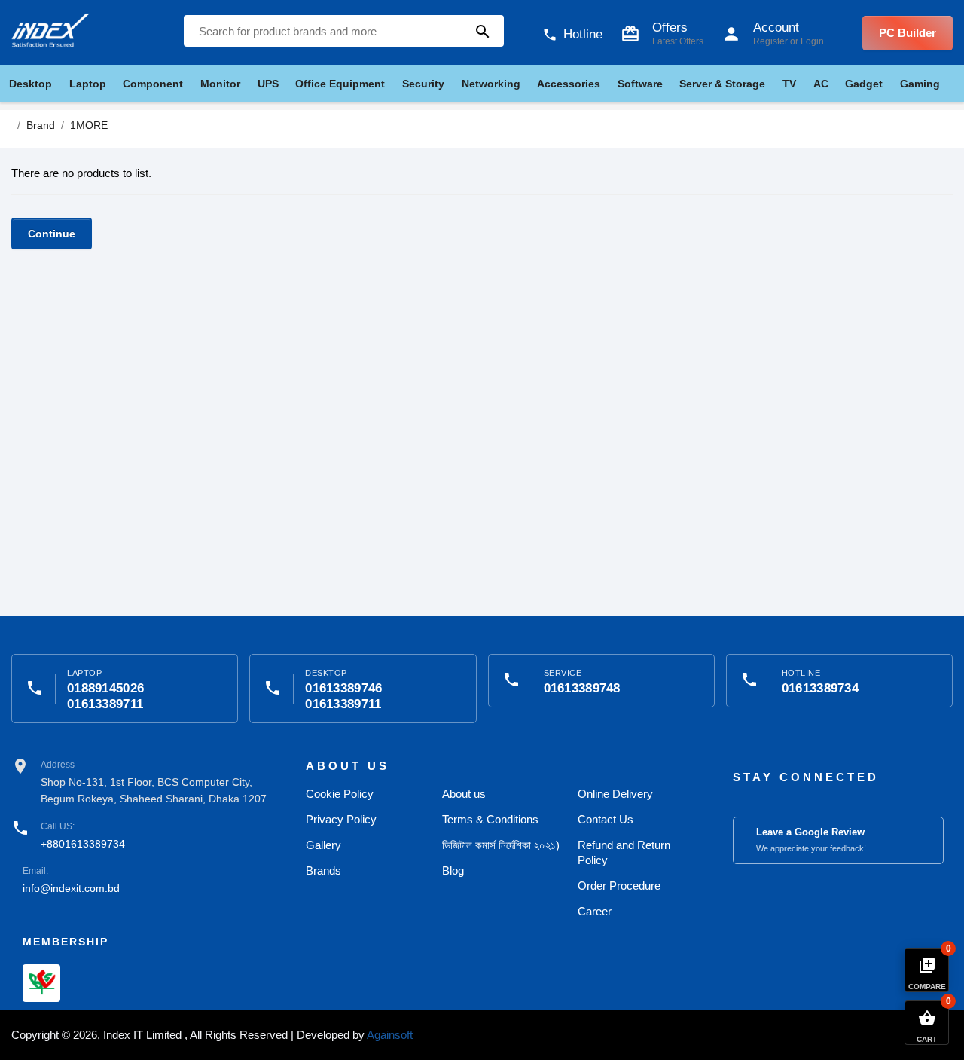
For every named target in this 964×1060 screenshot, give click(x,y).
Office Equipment (340, 84)
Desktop (30, 84)
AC (820, 84)
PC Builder (907, 32)
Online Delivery (615, 793)
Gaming (920, 84)
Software (640, 84)
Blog (453, 870)
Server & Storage (722, 84)
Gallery (323, 845)
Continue (51, 234)
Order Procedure (619, 885)
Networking (491, 84)
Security (423, 84)
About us (464, 793)
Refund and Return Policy (624, 852)
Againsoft (390, 1034)
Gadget (864, 84)
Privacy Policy (341, 819)
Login (812, 41)
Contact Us (605, 819)
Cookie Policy (340, 793)
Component (153, 84)
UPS (268, 84)
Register (770, 41)
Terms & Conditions (490, 819)
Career (595, 911)
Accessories (568, 84)
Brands (323, 870)
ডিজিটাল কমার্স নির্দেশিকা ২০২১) (501, 845)
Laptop (87, 84)
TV (789, 84)
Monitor (220, 84)
